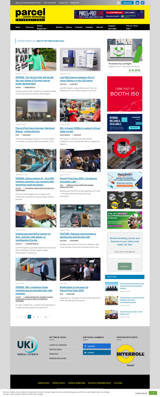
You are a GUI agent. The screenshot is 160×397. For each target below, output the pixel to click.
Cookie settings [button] (141, 393)
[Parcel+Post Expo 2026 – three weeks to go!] (111, 314)
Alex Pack (74, 84)
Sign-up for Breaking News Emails (28, 3)
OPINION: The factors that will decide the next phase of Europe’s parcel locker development (35, 80)
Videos (69, 27)
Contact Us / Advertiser (58, 345)
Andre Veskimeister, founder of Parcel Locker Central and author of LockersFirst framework (34, 299)
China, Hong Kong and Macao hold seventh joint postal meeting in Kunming (132, 285)
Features (30, 27)
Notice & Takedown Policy (99, 383)
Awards (99, 27)
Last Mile (63, 84)
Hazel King (26, 135)
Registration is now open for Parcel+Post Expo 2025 (74, 289)
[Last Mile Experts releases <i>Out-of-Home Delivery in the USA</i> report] (80, 59)
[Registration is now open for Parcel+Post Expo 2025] (80, 269)
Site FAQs (118, 383)
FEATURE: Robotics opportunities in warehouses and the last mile (78, 235)
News (18, 27)
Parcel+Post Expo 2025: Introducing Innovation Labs (78, 180)
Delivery (19, 243)
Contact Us (63, 3)
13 (45, 317)
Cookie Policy (44, 383)
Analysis (89, 27)
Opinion (59, 27)
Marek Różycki (30, 87)
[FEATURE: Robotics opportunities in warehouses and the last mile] (80, 215)
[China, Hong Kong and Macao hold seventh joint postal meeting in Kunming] (111, 286)
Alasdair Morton (32, 243)
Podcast (78, 27)
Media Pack (75, 3)
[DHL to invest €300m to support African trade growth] (80, 110)
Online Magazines (41, 27)
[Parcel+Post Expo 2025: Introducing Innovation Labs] (80, 160)
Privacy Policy (58, 383)
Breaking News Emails (57, 358)
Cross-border (65, 135)
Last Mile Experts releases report (77, 79)
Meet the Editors (50, 3)
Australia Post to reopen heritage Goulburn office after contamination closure (132, 299)
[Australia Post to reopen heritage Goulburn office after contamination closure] (111, 300)
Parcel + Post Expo (132, 27)
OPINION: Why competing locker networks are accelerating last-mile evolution (34, 290)
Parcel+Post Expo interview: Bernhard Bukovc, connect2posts (35, 130)
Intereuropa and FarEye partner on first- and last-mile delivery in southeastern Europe (33, 236)
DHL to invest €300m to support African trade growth (80, 130)
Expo (17, 135)
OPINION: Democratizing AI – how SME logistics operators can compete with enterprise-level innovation (35, 181)
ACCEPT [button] (153, 393)
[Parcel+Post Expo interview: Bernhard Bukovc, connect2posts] (36, 110)
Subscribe (127, 3)
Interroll (130, 365)
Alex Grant (75, 240)
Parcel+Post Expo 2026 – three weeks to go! (131, 312)
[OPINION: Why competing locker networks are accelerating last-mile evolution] (36, 269)
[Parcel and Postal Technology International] (30, 15)
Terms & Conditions (76, 383)
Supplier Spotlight (112, 27)
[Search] (118, 2)
